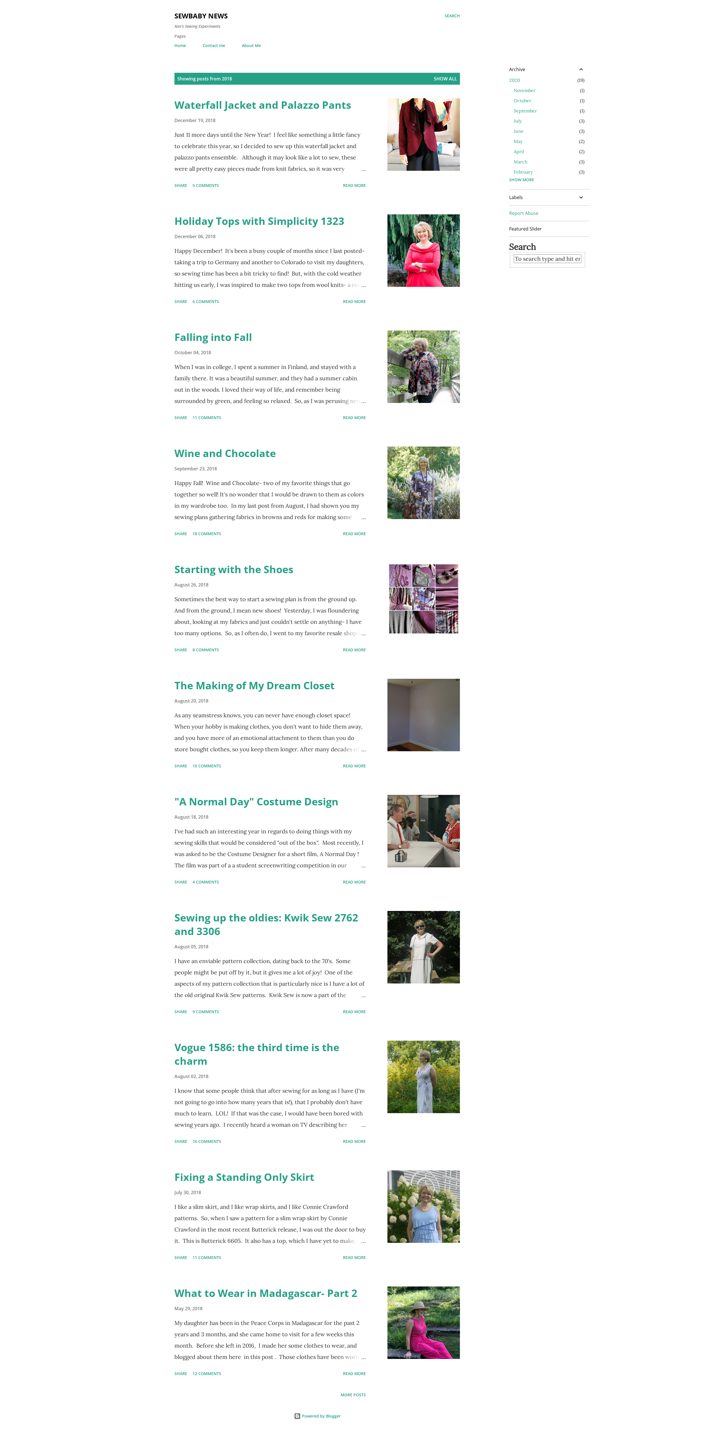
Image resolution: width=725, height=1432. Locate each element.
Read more (354, 185)
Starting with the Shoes (233, 569)
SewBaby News (201, 15)
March (521, 162)
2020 (514, 80)
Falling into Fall (213, 337)
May (518, 141)
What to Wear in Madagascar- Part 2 (265, 1293)
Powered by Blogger (321, 1416)
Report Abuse (523, 213)
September (525, 111)
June (519, 131)
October (522, 100)
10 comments (207, 766)
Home (180, 45)
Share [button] (180, 185)
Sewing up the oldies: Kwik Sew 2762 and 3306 (266, 924)
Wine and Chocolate (225, 453)
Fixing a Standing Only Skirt (244, 1177)
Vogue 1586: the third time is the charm (256, 1054)
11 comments (207, 417)
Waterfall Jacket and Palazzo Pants (262, 105)
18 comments (207, 533)
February (523, 172)
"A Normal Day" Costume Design (256, 801)
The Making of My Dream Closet (254, 685)
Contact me (214, 45)
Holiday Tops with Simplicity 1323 (259, 221)
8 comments (206, 649)
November (525, 90)
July (518, 121)
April (519, 151)
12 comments (207, 1373)
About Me (251, 45)
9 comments (206, 1011)
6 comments (206, 301)
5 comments (206, 185)
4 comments (206, 882)
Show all (445, 79)
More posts (353, 1394)
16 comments (207, 1141)
